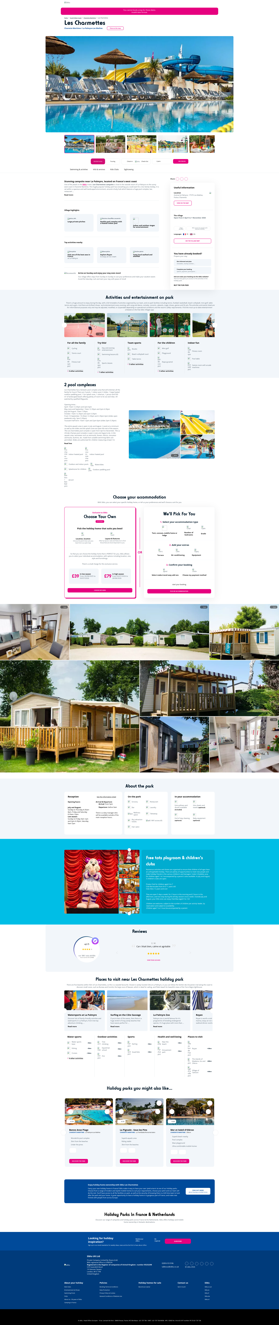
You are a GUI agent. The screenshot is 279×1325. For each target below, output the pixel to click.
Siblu (85, 184)
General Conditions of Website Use (111, 1296)
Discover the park (78, 1161)
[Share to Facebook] (177, 179)
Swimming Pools (69, 1293)
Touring (112, 161)
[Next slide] (225, 84)
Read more (68, 195)
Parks (66, 18)
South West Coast (76, 18)
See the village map (192, 241)
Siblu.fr (207, 1293)
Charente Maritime (90, 18)
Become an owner (144, 1287)
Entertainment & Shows (72, 1290)
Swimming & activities (79, 169)
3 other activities (136, 364)
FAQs (66, 1296)
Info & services (99, 169)
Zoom (175, 455)
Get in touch (182, 1287)
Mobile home (98, 161)
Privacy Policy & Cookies (107, 1293)
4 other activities (76, 371)
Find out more (198, 1191)
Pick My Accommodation (179, 591)
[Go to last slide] (53, 84)
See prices (182, 161)
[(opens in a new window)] (186, 1263)
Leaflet (182, 699)
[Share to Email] (181, 179)
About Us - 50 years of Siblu (73, 1299)
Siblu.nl (207, 1299)
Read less (68, 443)
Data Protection (105, 1290)
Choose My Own (100, 590)
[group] (84, 325)
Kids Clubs (114, 169)
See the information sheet (106, 797)
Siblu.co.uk (208, 1287)
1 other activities (106, 372)
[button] (141, 666)
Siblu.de (207, 1296)
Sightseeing (129, 169)
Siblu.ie (207, 1290)
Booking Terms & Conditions (109, 1287)
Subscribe (178, 1241)
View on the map (115, 28)
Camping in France (70, 1303)
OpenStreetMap (191, 699)
